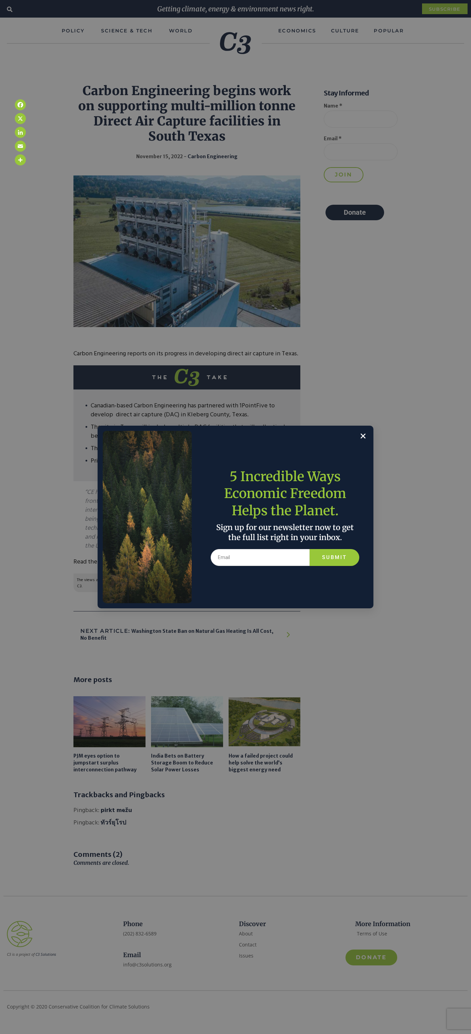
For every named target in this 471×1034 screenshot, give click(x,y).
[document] (235, 517)
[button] (363, 436)
